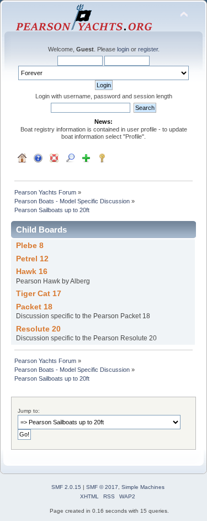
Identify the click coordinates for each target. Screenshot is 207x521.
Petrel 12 (32, 259)
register (148, 49)
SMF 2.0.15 (66, 487)
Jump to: (29, 411)
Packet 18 (34, 307)
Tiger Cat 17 (38, 294)
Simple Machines (142, 487)
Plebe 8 (30, 245)
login (123, 49)
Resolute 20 (38, 329)
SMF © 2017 (102, 487)
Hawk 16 (31, 271)
